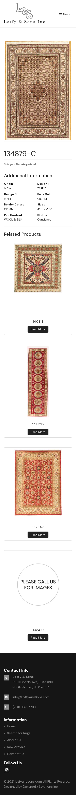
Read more (38, 329)
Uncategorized (26, 164)
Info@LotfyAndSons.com (31, 697)
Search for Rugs (18, 733)
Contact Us (15, 754)
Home (11, 726)
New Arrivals (16, 747)
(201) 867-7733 (24, 707)
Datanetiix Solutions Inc (40, 786)
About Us (14, 740)
